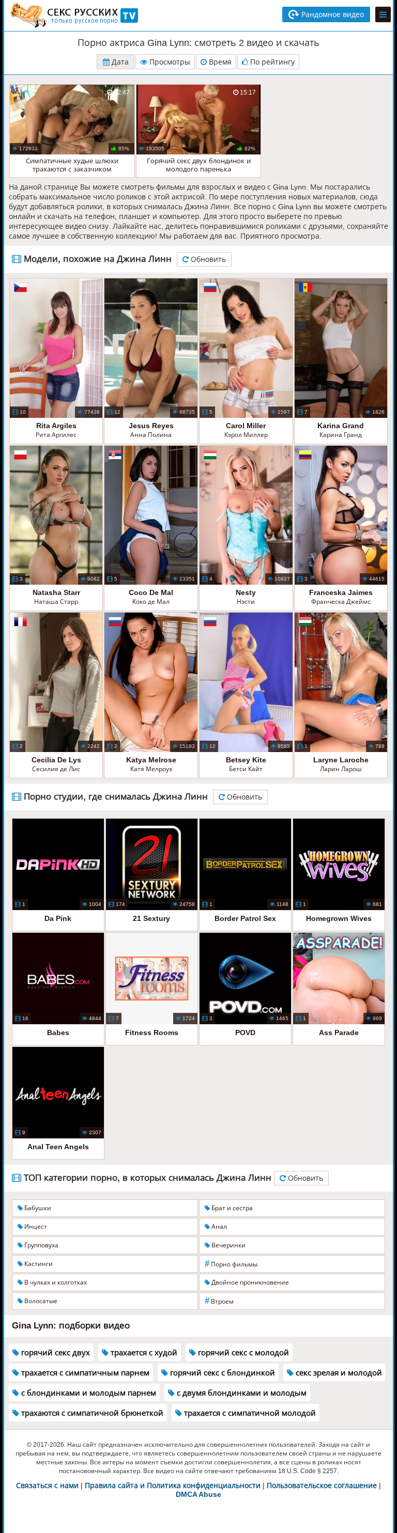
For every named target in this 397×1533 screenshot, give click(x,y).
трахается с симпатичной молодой (249, 1413)
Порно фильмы (231, 1263)
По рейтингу (271, 62)
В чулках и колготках (55, 1282)
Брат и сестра (231, 1208)
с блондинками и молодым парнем (87, 1392)
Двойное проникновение (249, 1282)
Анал (218, 1226)
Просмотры (168, 62)
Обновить (207, 259)
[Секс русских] (73, 15)
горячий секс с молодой (242, 1352)
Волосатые (40, 1301)
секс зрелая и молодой (338, 1372)
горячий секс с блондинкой (221, 1372)
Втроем (219, 1300)
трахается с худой (143, 1352)
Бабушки (37, 1208)
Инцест (35, 1226)
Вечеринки (228, 1245)
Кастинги (38, 1264)
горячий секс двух (54, 1352)
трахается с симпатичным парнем (84, 1372)
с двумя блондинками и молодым (241, 1392)
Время (219, 62)
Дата (119, 62)
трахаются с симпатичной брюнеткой (91, 1413)
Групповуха (40, 1245)
